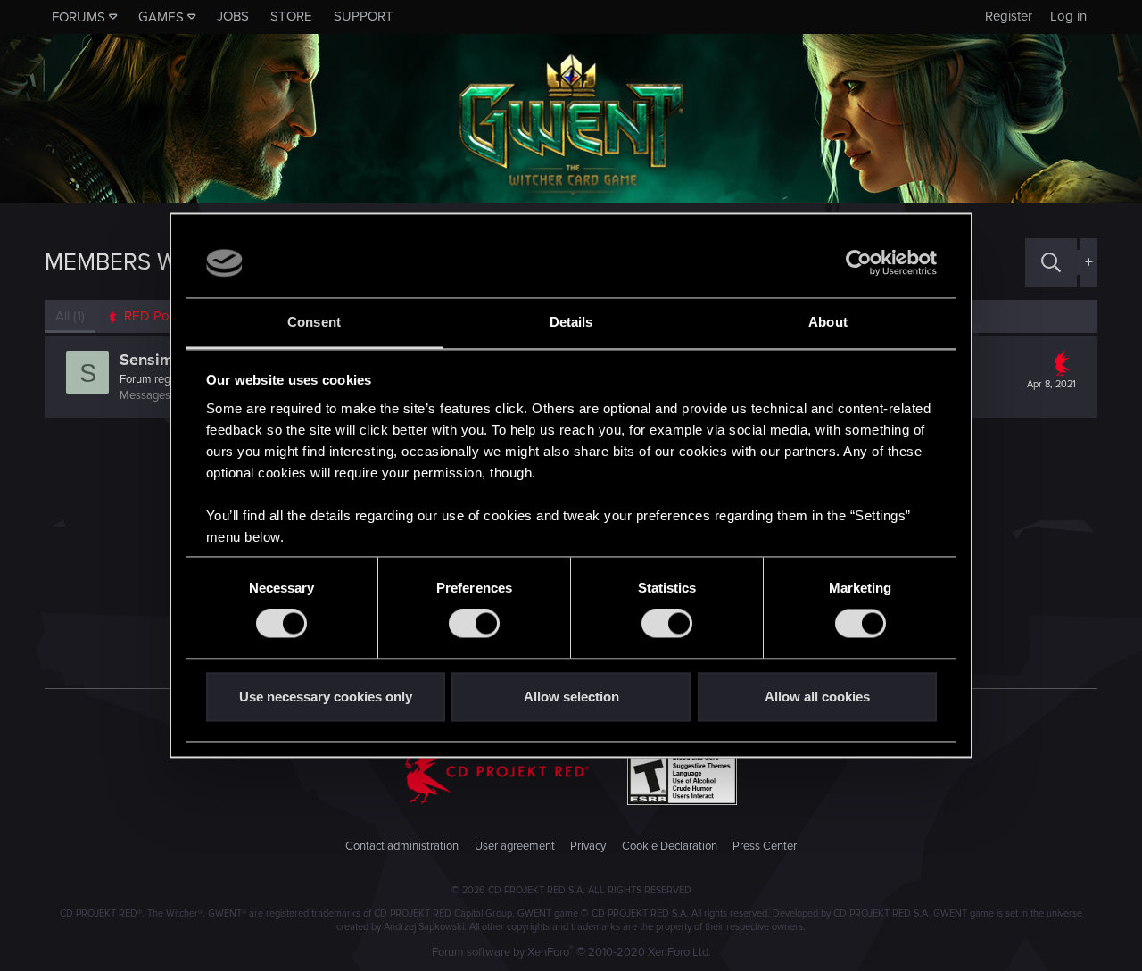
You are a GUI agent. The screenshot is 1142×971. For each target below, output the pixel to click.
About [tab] (828, 321)
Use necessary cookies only (325, 696)
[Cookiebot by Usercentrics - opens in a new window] (859, 263)
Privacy (588, 846)
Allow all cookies (817, 696)
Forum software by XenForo (571, 952)
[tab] (152, 316)
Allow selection (571, 696)
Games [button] (161, 17)
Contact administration (402, 846)
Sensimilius (161, 359)
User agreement (515, 846)
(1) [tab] (70, 316)
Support (363, 16)
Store (291, 16)
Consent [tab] (314, 321)
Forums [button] (78, 17)
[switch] (474, 624)
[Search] (1051, 262)
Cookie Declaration (669, 846)
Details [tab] (571, 321)
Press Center (764, 846)
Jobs (233, 16)
